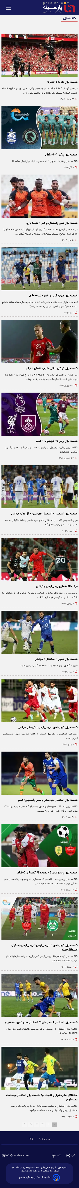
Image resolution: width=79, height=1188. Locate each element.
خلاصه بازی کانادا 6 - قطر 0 (62, 82)
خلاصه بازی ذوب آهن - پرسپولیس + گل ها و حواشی (48, 727)
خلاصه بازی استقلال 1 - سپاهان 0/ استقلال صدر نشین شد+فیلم (41, 1022)
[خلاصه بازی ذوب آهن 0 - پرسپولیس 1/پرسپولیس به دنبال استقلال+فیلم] (39, 918)
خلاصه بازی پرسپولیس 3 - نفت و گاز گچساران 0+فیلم (47, 873)
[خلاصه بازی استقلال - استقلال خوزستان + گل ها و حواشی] (39, 486)
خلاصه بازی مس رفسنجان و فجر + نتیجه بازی (52, 223)
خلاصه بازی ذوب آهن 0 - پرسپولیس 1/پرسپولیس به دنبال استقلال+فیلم (44, 947)
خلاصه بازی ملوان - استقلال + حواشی (56, 659)
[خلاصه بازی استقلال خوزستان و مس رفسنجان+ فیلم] (39, 773)
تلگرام (59, 1155)
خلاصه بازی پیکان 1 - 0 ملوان (61, 155)
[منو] (8, 7)
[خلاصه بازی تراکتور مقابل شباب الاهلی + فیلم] (39, 341)
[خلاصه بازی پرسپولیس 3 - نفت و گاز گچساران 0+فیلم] (39, 845)
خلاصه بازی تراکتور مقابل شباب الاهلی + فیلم (52, 368)
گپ (73, 1155)
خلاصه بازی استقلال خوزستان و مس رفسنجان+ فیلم (48, 800)
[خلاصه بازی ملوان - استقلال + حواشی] (39, 632)
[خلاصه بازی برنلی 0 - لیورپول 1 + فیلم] (39, 414)
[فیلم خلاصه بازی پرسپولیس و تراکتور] (39, 559)
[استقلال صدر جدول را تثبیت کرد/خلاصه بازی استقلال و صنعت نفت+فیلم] (39, 1068)
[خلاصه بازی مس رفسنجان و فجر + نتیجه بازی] (39, 196)
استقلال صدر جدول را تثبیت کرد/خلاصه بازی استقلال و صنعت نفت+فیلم (42, 1097)
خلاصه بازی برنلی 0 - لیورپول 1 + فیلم (57, 441)
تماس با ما (45, 1139)
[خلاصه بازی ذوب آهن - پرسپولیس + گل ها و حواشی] (39, 700)
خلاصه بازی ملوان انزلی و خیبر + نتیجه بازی (53, 296)
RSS (31, 1139)
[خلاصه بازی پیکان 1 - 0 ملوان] (39, 127)
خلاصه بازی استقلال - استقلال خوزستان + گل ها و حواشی (44, 514)
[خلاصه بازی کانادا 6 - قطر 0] (39, 55)
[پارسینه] (57, 8)
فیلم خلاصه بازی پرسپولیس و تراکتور (57, 586)
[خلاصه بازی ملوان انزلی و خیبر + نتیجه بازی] (39, 268)
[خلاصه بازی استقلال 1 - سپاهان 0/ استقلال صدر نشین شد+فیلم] (39, 995)
